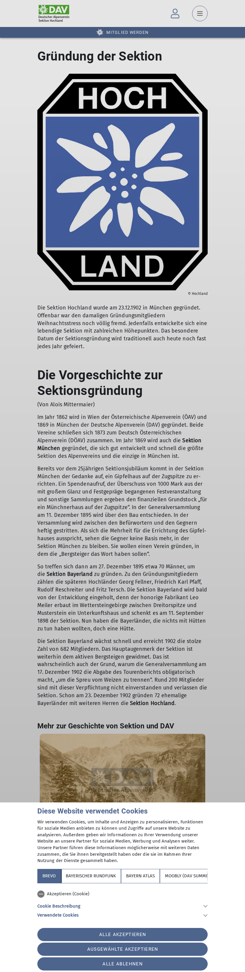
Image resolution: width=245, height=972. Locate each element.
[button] (122, 906)
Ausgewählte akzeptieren (122, 949)
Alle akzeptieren (122, 934)
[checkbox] (122, 894)
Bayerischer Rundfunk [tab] (91, 876)
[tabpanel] (122, 903)
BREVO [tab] (49, 876)
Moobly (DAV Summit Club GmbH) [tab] (200, 876)
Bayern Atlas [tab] (140, 876)
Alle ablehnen (122, 964)
